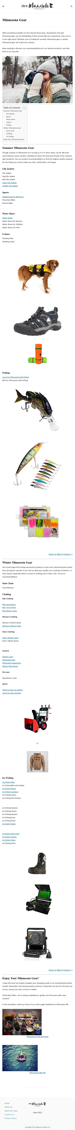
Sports (8, 117)
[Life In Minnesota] (37, 6)
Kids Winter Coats (9, 611)
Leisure (8, 122)
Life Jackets (10, 114)
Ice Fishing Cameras (10, 792)
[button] (23, 108)
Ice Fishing (10, 137)
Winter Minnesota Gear (12, 128)
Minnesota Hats (8, 660)
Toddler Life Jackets (10, 186)
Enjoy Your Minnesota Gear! (13, 140)
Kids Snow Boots (9, 605)
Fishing (8, 125)
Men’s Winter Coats (10, 638)
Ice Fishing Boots (9, 789)
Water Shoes (10, 119)
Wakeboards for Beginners (13, 197)
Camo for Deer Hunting (11, 693)
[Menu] (3, 6)
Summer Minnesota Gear (12, 111)
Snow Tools (10, 131)
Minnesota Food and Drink (37, 1037)
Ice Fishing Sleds (8, 840)
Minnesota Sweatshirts (11, 663)
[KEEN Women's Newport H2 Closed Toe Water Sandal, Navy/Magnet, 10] (37, 321)
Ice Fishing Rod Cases (11, 834)
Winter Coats (7, 657)
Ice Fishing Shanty (9, 837)
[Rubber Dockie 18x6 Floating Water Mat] (37, 354)
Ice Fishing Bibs (8, 782)
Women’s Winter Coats (11, 626)
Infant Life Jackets (9, 183)
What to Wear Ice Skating (12, 690)
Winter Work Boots (10, 666)
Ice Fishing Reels (9, 824)
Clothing (9, 134)
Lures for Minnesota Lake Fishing (15, 377)
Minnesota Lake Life (37, 1073)
